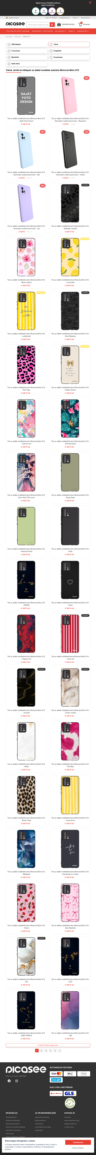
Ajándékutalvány (11, 1117)
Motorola (18, 36)
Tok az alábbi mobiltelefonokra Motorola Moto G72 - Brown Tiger (26, 819)
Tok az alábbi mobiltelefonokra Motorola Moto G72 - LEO (70, 980)
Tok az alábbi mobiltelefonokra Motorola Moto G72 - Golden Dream (70, 388)
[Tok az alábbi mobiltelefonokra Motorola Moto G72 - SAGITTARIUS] (26, 1010)
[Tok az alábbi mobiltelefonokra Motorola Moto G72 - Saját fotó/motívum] (26, 96)
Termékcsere (39, 1124)
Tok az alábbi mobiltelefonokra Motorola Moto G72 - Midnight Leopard (70, 227)
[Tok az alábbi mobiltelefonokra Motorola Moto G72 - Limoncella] (70, 257)
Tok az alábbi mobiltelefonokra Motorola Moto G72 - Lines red (70, 657)
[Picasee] (15, 24)
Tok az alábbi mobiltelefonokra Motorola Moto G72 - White (26, 765)
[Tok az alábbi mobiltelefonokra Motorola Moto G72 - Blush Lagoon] (26, 257)
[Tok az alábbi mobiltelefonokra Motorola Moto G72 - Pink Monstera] (70, 418)
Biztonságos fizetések (13, 1124)
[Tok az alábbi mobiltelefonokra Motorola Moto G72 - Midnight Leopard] (70, 203)
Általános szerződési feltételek (15, 1127)
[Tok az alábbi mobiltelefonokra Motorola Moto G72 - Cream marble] (70, 687)
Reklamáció (39, 1130)
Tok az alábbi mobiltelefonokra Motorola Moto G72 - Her (26, 980)
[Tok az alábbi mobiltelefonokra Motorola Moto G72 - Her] (26, 956)
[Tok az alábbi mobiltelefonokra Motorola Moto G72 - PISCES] (26, 580)
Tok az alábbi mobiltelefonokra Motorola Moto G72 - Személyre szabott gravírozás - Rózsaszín (70, 119)
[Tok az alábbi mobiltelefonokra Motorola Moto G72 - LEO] (70, 956)
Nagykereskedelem (70, 1124)
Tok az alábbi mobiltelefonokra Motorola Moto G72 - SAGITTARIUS (26, 1034)
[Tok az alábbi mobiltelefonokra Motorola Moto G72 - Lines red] (70, 634)
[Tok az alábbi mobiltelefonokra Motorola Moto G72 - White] (26, 741)
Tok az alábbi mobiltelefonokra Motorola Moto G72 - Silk (70, 1034)
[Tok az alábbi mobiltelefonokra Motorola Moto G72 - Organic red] (26, 634)
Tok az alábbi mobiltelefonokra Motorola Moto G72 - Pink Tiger (26, 388)
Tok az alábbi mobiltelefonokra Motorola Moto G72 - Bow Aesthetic (70, 926)
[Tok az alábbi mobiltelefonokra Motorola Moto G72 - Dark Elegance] (70, 311)
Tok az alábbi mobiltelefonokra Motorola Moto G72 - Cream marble (70, 711)
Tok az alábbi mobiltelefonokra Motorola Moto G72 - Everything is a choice (70, 872)
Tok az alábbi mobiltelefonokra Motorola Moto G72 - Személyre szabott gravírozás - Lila (26, 227)
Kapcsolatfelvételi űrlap (71, 1120)
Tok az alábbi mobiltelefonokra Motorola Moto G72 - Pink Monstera (70, 442)
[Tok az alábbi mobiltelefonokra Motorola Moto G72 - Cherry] (26, 903)
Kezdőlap (9, 36)
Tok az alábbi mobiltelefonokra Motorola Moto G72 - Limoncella (70, 281)
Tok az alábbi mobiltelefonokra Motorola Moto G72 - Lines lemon (70, 819)
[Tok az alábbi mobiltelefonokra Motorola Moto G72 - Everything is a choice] (70, 849)
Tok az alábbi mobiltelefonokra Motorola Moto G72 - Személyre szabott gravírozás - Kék (26, 173)
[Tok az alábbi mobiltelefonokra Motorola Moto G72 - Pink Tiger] (26, 365)
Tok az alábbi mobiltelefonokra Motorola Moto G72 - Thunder (26, 711)
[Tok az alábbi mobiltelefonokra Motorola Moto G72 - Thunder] (26, 687)
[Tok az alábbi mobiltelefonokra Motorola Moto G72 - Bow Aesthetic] (70, 903)
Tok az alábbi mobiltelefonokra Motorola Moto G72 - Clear (70, 550)
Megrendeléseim (40, 1120)
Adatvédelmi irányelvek (13, 1130)
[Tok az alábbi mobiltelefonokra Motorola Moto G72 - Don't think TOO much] (26, 472)
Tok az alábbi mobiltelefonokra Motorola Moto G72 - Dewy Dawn (70, 496)
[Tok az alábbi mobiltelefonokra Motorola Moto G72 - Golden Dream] (70, 365)
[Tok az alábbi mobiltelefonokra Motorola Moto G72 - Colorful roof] (26, 418)
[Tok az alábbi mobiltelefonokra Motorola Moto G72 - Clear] (70, 526)
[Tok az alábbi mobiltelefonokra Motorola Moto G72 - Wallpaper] (26, 849)
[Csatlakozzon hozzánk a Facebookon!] (9, 1080)
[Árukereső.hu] (70, 1103)
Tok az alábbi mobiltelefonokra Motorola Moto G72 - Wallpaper (26, 872)
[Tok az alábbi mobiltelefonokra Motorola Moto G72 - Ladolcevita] (26, 311)
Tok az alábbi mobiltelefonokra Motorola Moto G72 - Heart (70, 603)
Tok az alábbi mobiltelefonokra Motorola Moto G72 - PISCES (26, 603)
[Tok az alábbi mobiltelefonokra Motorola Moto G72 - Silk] (70, 1010)
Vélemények (10, 1133)
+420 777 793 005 (51, 18)
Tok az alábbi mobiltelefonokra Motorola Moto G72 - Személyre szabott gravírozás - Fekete (70, 173)
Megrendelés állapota (42, 1117)
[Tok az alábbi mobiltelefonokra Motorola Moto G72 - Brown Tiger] (26, 795)
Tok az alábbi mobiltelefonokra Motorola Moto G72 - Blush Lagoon (26, 281)
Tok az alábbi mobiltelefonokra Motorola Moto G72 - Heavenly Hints (26, 550)
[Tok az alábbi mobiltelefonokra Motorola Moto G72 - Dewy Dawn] (70, 472)
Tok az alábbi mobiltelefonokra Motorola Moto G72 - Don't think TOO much (26, 496)
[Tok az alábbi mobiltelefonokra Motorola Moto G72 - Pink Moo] (70, 741)
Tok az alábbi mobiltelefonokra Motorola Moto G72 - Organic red (26, 657)
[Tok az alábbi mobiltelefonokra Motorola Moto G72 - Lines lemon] (70, 795)
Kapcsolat (67, 1117)
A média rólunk (69, 1127)
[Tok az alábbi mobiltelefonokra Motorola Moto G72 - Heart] (70, 580)
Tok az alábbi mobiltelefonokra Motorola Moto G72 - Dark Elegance (70, 334)
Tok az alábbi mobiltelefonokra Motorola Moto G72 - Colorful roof (26, 442)
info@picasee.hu (64, 18)
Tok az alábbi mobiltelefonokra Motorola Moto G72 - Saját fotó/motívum (26, 119)
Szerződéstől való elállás (43, 1127)
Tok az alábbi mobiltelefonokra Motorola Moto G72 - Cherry (26, 926)
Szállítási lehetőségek (13, 1120)
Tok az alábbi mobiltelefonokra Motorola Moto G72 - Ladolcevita (26, 334)
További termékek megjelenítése (48, 1045)
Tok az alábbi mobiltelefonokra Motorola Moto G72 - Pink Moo (70, 765)
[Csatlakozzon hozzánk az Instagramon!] (16, 1080)
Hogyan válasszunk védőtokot (15, 1137)
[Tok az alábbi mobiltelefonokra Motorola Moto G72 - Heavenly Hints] (26, 526)
